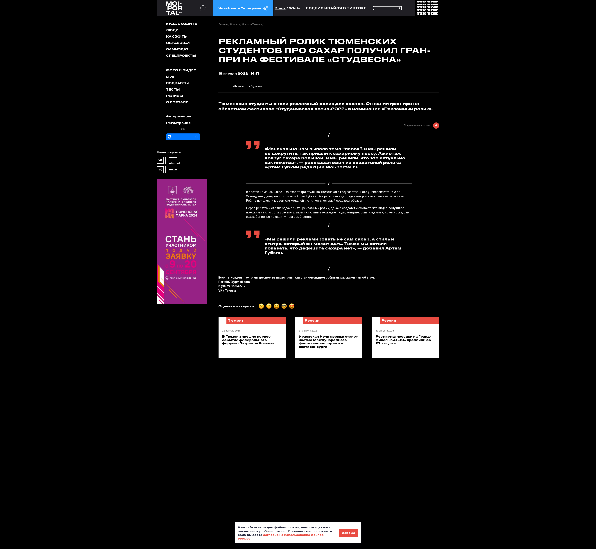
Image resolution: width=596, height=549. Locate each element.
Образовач (178, 43)
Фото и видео (181, 70)
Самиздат (177, 49)
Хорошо (348, 532)
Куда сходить (181, 23)
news (173, 157)
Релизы (174, 96)
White (295, 8)
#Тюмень (238, 86)
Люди (172, 30)
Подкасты (177, 83)
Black (280, 8)
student (174, 163)
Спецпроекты (181, 55)
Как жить (176, 36)
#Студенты (255, 86)
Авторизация (178, 116)
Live (170, 76)
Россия (312, 320)
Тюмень (236, 320)
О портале (177, 102)
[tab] (183, 116)
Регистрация (178, 123)
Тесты (173, 89)
